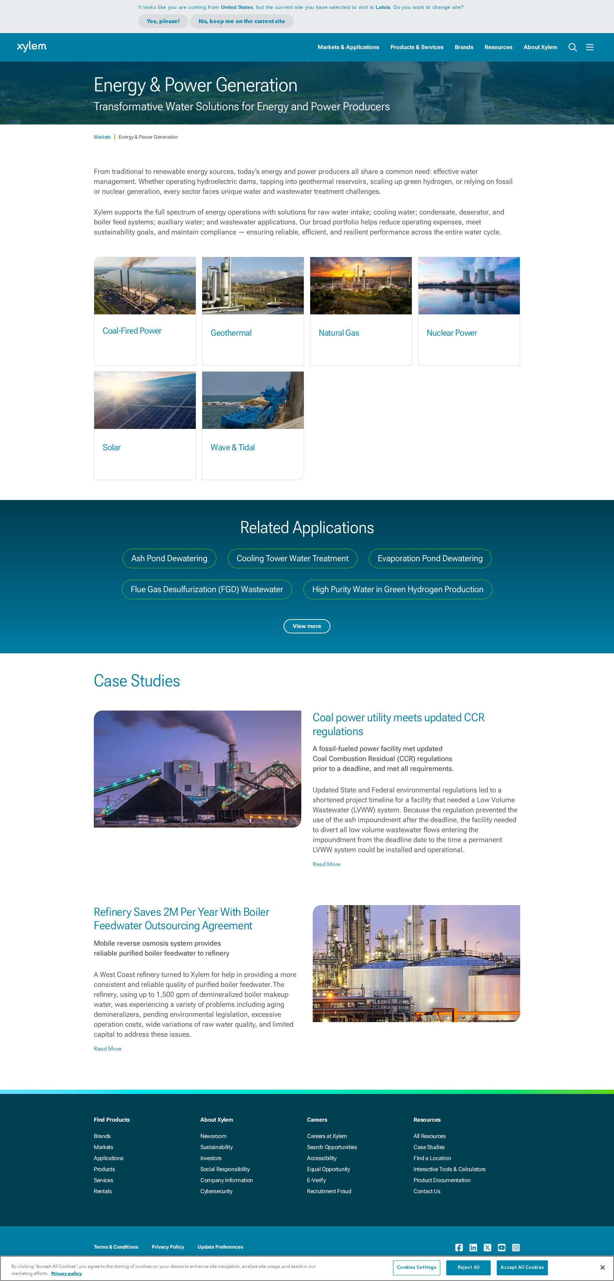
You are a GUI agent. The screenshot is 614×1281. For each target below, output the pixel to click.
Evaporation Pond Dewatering (430, 558)
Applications (109, 1158)
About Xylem (540, 47)
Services (103, 1180)
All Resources (430, 1136)
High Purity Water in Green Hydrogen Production (398, 589)
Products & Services (417, 47)
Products (104, 1169)
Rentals (103, 1191)
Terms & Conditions (116, 1247)
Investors (211, 1158)
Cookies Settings (416, 1267)
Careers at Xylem (327, 1136)
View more (307, 626)
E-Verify (316, 1180)
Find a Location (432, 1158)
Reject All (469, 1267)
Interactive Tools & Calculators (450, 1169)
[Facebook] (459, 1247)
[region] (307, 1268)
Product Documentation (442, 1180)
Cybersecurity (216, 1191)
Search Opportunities (332, 1147)
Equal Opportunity (328, 1169)
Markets (103, 137)
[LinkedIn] (473, 1247)
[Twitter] (487, 1247)
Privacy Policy (168, 1247)
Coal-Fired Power (132, 331)
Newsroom (213, 1136)
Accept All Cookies (522, 1267)
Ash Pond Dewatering (169, 558)
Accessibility (321, 1158)
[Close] (602, 1267)
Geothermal (231, 333)
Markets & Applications (348, 47)
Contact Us (427, 1191)
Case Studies (429, 1147)
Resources (498, 47)
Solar (111, 447)
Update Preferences (220, 1247)
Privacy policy (66, 1273)
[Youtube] (501, 1247)
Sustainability (216, 1147)
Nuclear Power (452, 333)
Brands (464, 47)
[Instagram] (516, 1247)
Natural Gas (339, 333)
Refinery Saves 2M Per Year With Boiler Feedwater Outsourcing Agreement (181, 918)
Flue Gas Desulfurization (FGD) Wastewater (207, 589)
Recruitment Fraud (329, 1191)
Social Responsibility (224, 1169)
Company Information (226, 1180)
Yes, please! (163, 21)
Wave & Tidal (233, 447)
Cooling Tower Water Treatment (293, 558)
